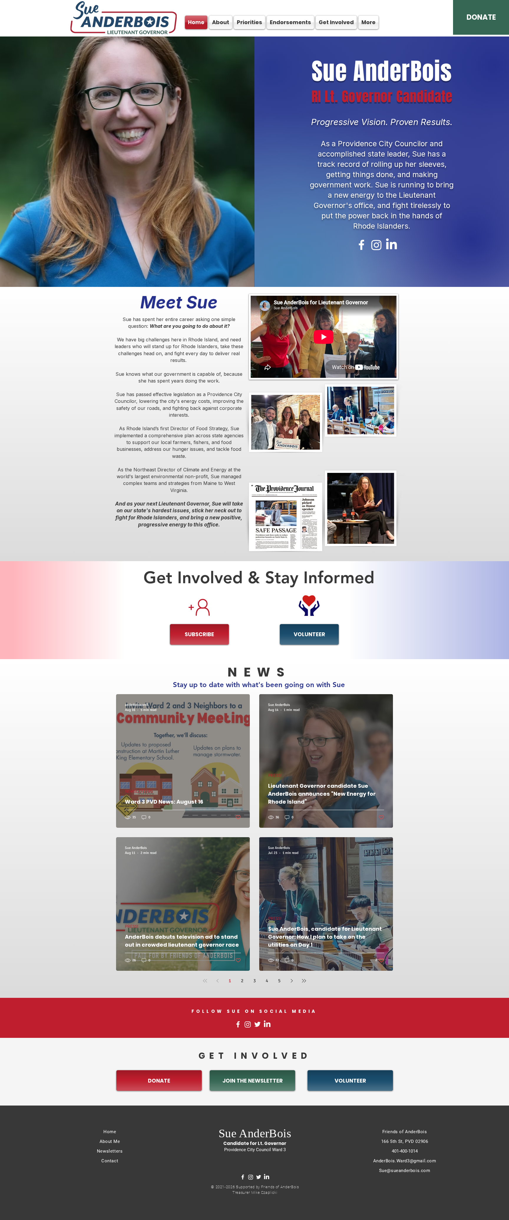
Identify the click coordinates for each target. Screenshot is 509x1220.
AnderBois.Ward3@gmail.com (404, 1161)
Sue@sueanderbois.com (404, 1170)
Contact (109, 1161)
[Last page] (304, 980)
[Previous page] (217, 980)
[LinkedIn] (391, 245)
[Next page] (291, 980)
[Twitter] (257, 1024)
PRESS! (275, 775)
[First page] (205, 980)
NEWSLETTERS (139, 791)
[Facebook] (361, 245)
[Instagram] (376, 245)
